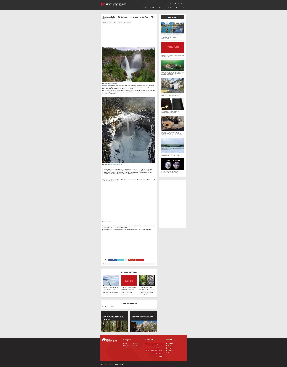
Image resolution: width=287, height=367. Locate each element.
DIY (184, 7)
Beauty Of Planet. (108, 364)
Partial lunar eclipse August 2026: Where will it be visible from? (142, 317)
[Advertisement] (128, 36)
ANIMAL (152, 7)
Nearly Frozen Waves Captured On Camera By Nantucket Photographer (171, 155)
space (160, 356)
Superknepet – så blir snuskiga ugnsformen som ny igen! (170, 112)
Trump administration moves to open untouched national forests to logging (113, 317)
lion (156, 350)
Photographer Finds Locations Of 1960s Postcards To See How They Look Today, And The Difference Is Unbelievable (172, 36)
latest (147, 350)
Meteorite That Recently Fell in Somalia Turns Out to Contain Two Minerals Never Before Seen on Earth (171, 133)
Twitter (169, 345)
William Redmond (113, 83)
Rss (169, 352)
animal (152, 344)
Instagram (170, 350)
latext (152, 350)
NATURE (169, 7)
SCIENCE (177, 7)
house (157, 347)
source (131, 173)
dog (157, 344)
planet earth (153, 353)
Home (145, 7)
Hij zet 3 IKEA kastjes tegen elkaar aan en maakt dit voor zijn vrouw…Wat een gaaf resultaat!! (172, 55)
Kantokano (111, 221)
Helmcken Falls (105, 85)
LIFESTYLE (161, 7)
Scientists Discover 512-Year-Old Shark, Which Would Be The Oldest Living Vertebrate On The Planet (172, 73)
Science (161, 353)
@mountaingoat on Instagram (116, 164)
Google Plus (171, 348)
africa (146, 344)
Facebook (170, 343)
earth (160, 344)
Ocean (160, 350)
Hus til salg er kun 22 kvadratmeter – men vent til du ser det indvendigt (172, 94)
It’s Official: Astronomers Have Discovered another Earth (170, 172)
